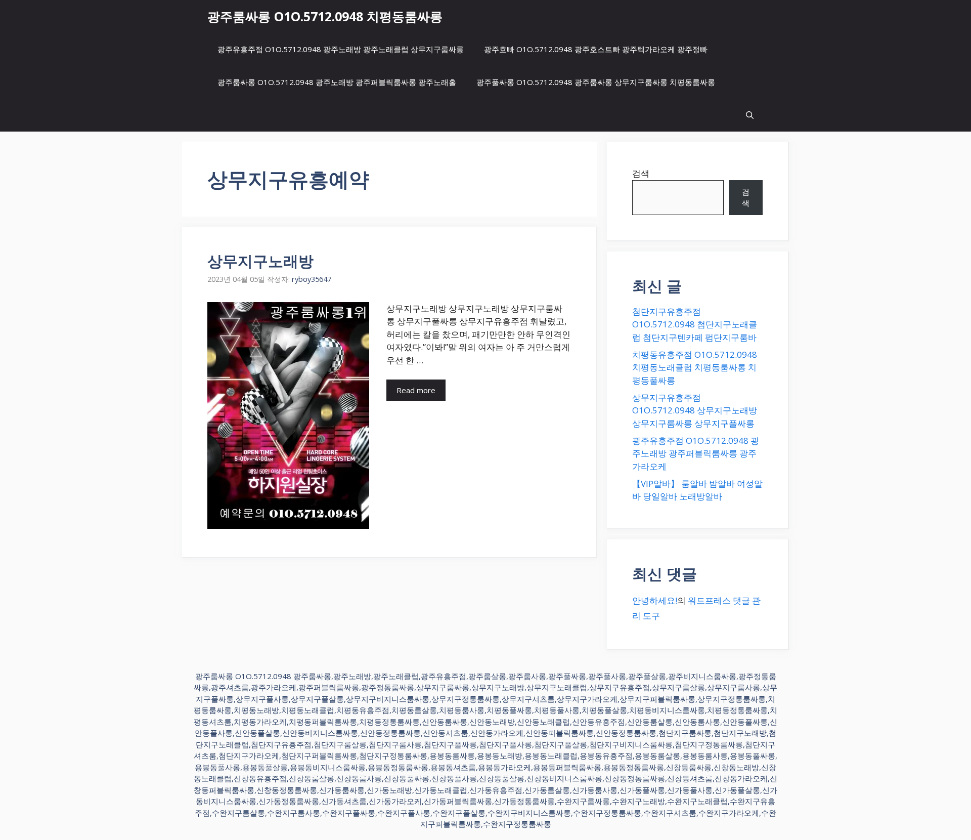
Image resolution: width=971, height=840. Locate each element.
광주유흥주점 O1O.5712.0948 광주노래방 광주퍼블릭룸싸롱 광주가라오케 (695, 453)
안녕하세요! (654, 600)
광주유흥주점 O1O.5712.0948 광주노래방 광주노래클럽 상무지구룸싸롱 (340, 49)
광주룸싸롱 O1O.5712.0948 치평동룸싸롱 (325, 16)
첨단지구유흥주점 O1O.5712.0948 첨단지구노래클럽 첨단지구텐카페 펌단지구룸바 (694, 324)
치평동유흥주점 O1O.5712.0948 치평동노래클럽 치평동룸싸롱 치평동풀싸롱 (694, 367)
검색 (640, 173)
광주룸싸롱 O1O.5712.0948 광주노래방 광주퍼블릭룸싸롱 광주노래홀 (336, 82)
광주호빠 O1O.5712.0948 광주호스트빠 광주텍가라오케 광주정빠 (596, 49)
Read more (415, 390)
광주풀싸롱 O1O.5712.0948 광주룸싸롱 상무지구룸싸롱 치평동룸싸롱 (595, 82)
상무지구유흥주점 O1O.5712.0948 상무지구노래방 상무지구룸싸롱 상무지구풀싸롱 (694, 410)
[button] (750, 115)
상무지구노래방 (260, 260)
